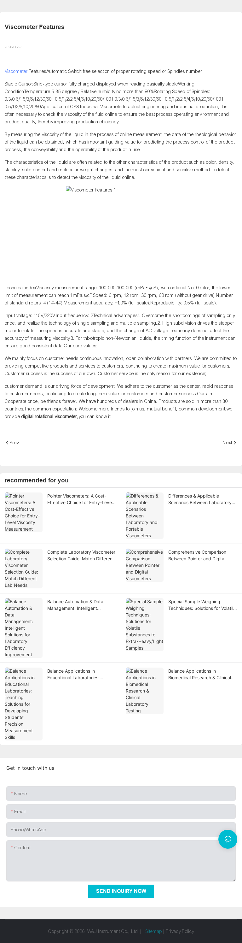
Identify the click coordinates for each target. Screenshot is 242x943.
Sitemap (154, 931)
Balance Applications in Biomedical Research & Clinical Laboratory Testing (199, 674)
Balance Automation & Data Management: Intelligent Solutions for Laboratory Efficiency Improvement (75, 605)
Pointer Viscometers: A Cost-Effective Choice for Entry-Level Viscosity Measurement (80, 499)
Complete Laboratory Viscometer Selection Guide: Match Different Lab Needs (81, 555)
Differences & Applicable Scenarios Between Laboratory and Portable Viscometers (200, 499)
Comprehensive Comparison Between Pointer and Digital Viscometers (197, 555)
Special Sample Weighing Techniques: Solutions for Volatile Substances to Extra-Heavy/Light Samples (202, 605)
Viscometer (16, 71)
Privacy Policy (180, 931)
